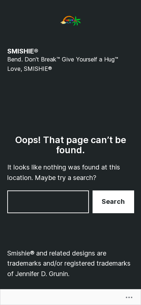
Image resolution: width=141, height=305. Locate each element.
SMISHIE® (22, 51)
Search (113, 201)
